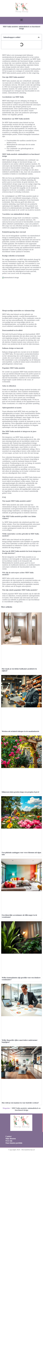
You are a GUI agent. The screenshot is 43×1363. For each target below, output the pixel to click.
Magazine (6, 1108)
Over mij (9, 1141)
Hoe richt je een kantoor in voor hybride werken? (20, 1103)
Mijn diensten (11, 1139)
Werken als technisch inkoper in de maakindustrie (20, 731)
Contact (8, 1136)
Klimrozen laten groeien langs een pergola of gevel (20, 792)
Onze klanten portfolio (14, 1143)
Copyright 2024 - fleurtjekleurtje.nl (21, 1150)
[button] (21, 20)
